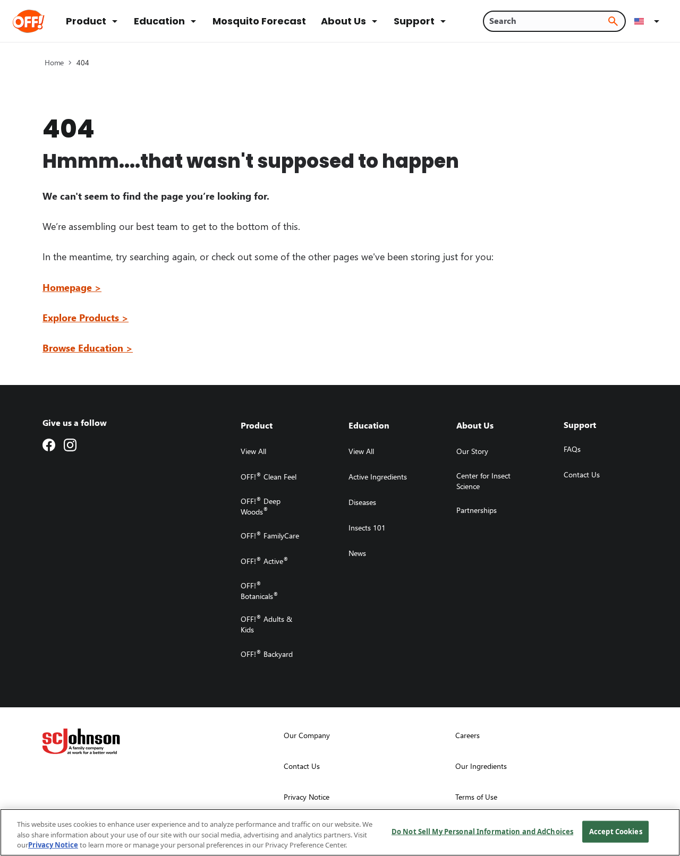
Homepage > (71, 287)
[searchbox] (548, 21)
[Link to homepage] (43, 21)
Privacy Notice (53, 845)
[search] (613, 21)
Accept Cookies (615, 831)
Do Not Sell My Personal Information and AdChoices (482, 831)
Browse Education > (87, 347)
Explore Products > (85, 317)
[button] (648, 21)
